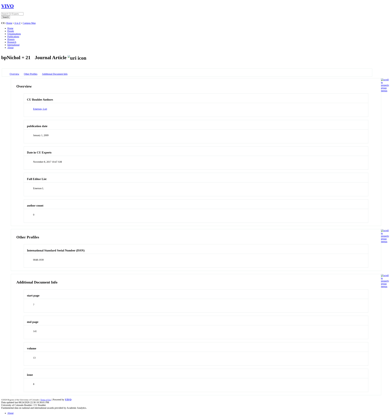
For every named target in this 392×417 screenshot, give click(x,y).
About (10, 47)
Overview (14, 74)
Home (9, 23)
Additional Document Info (55, 74)
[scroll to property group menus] (385, 90)
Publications (13, 36)
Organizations (14, 34)
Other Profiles (30, 74)
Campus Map (29, 23)
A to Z (17, 23)
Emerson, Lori (40, 109)
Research (11, 42)
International (13, 45)
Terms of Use (45, 400)
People (10, 31)
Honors (11, 39)
